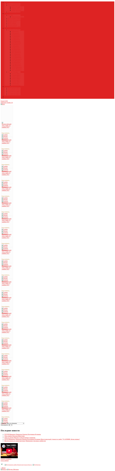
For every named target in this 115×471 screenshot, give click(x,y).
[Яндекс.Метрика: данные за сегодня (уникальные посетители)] (13, 469)
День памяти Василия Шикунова (14, 436)
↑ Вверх (3, 468)
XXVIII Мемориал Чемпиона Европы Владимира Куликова (22, 434)
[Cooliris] (5, 135)
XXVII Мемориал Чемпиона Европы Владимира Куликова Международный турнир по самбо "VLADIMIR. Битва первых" (42, 439)
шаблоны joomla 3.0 (7, 102)
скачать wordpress (6, 459)
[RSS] (3, 104)
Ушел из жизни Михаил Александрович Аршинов (19, 437)
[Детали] (5, 136)
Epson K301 (4, 101)
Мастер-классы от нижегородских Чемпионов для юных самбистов (25, 441)
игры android (5, 460)
